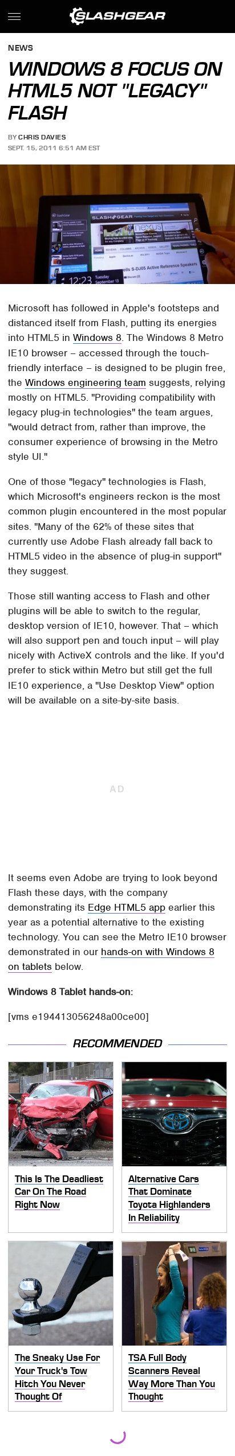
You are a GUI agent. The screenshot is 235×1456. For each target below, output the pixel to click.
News (20, 48)
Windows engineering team (85, 382)
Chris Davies (42, 137)
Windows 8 (97, 337)
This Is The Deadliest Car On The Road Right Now (59, 1191)
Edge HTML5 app (126, 907)
